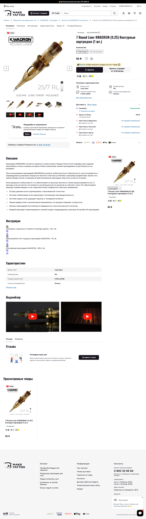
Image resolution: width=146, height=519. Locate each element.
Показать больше (39, 134)
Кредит (105, 6)
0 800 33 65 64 (124, 6)
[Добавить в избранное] (86, 58)
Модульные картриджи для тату (25, 20)
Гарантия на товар (84, 475)
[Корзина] (140, 13)
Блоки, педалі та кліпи (49, 488)
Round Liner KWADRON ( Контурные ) (75, 20)
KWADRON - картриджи (49, 20)
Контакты (97, 6)
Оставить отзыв (89, 357)
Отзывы (9, 339)
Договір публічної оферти (87, 482)
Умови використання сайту (88, 485)
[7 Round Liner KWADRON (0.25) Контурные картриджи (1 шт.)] (124, 172)
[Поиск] (114, 13)
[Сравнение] (129, 13)
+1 (119, 188)
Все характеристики (84, 98)
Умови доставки (84, 472)
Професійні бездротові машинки (49, 469)
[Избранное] (134, 13)
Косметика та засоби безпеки (49, 483)
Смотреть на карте (88, 111)
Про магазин (82, 468)
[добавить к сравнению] (91, 58)
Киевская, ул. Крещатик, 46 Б (126, 490)
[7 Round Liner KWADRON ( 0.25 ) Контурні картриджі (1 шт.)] (20, 402)
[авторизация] (123, 13)
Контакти (81, 479)
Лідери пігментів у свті (49, 479)
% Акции (113, 6)
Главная (6, 20)
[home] (11, 20)
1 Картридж (112, 188)
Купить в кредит (117, 69)
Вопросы (19, 339)
